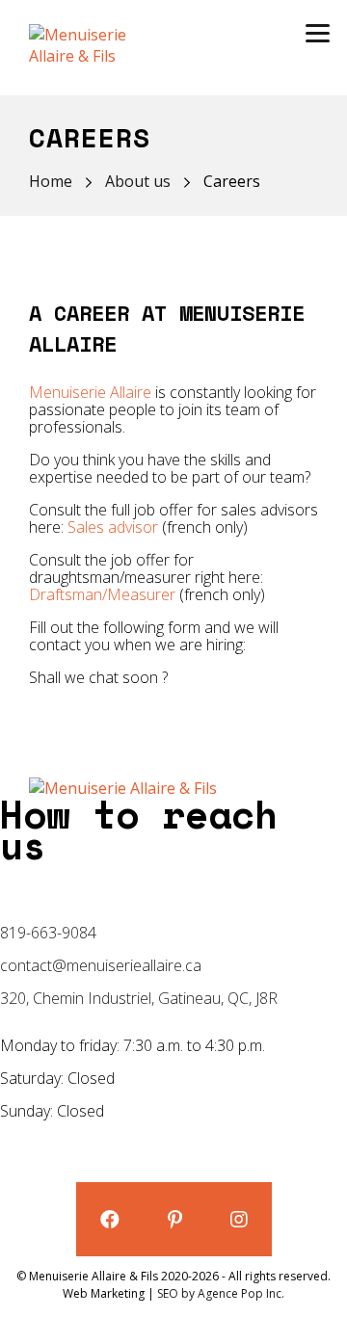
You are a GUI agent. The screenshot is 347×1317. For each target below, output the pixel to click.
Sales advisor (112, 527)
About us (138, 181)
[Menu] (318, 31)
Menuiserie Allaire (90, 392)
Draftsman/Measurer (102, 594)
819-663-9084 (48, 932)
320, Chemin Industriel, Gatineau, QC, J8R (139, 998)
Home (50, 181)
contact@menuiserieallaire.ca (100, 965)
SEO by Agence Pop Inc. (220, 1293)
